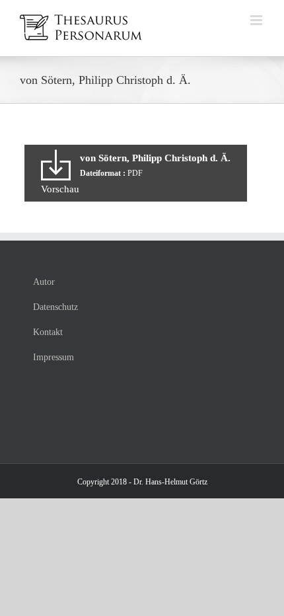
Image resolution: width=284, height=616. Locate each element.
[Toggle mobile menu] (257, 20)
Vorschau (60, 189)
